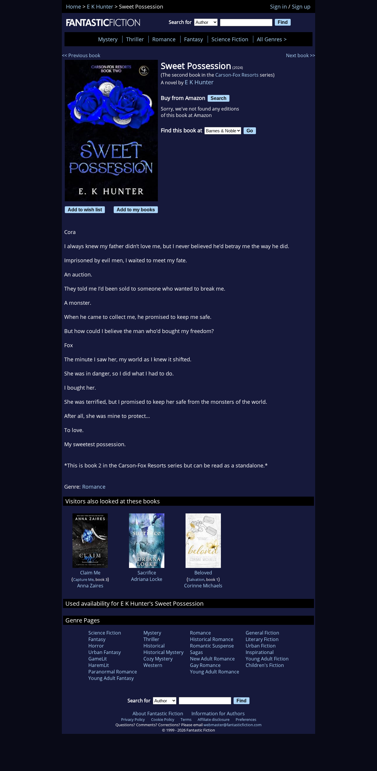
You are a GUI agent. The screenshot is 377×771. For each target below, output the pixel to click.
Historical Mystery (163, 652)
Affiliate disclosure (213, 719)
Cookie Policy (162, 719)
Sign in (278, 6)
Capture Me (83, 579)
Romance (164, 39)
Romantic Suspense (212, 645)
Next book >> (300, 55)
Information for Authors (218, 713)
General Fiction (262, 633)
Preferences (246, 719)
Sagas (196, 652)
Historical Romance (211, 639)
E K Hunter (199, 82)
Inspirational (260, 652)
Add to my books (136, 209)
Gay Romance (205, 665)
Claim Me (90, 572)
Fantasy (193, 39)
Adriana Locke (146, 579)
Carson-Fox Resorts (237, 75)
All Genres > (273, 39)
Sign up (301, 6)
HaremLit (98, 665)
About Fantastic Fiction (158, 713)
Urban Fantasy (104, 652)
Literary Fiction (262, 639)
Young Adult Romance (214, 671)
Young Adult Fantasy (111, 678)
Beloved (203, 572)
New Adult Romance (212, 658)
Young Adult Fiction (267, 658)
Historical (154, 645)
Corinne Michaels (203, 585)
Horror (96, 645)
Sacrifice (147, 572)
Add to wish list (85, 209)
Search (218, 98)
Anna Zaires (90, 585)
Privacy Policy (133, 719)
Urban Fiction (261, 645)
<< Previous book (81, 55)
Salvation (196, 579)
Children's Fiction (265, 665)
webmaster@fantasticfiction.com (233, 724)
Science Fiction (229, 39)
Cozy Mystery (158, 658)
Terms (186, 719)
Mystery (108, 39)
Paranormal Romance (112, 671)
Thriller (135, 39)
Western (152, 665)
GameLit (97, 658)
